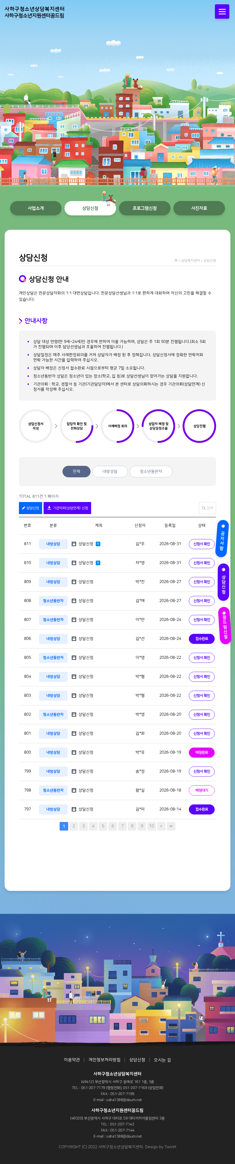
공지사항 (224, 538)
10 (151, 826)
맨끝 (171, 826)
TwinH (170, 1147)
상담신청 (225, 581)
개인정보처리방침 (105, 1059)
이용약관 (72, 1059)
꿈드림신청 (225, 624)
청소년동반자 (151, 471)
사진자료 (199, 208)
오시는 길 (162, 1060)
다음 (161, 826)
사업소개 (36, 208)
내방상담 (110, 471)
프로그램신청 (145, 208)
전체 (76, 471)
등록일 (170, 525)
